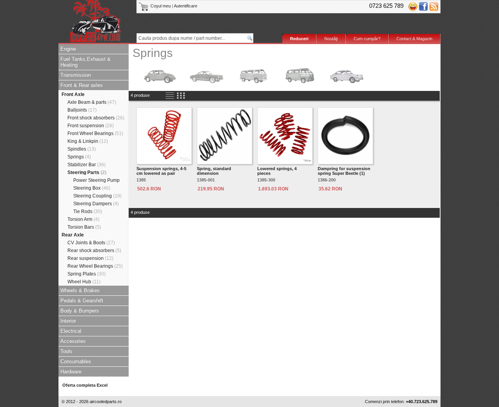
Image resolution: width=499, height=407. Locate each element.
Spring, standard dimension (214, 171)
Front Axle (73, 94)
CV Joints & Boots (91, 242)
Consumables (75, 361)
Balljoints (82, 110)
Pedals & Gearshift (81, 301)
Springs (79, 157)
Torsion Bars (84, 227)
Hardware (70, 372)
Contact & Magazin (414, 38)
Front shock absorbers (95, 118)
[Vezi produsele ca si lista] (170, 96)
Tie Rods (87, 211)
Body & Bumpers (79, 311)
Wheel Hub (84, 281)
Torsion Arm (83, 219)
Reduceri (299, 38)
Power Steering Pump (96, 180)
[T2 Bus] (253, 75)
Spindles (81, 149)
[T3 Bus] (300, 75)
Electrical (70, 331)
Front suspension (90, 125)
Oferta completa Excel (85, 385)
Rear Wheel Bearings (95, 266)
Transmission (75, 75)
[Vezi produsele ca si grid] (181, 96)
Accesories (73, 341)
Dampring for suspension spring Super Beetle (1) (344, 171)
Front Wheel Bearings (95, 133)
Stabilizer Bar (86, 164)
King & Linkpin (87, 141)
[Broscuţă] (159, 75)
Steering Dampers (96, 203)
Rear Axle (73, 235)
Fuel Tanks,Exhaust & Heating (85, 62)
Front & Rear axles (81, 85)
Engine (68, 49)
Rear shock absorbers (94, 250)
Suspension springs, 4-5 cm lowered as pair (161, 171)
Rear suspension (90, 258)
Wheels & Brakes (80, 290)
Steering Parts (86, 172)
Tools (66, 351)
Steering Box (91, 188)
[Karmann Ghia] (206, 75)
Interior (68, 321)
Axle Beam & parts (91, 102)
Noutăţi (331, 38)
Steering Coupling (97, 196)
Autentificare (185, 6)
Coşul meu (160, 6)
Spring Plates (86, 274)
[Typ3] (347, 75)
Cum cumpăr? (367, 38)
